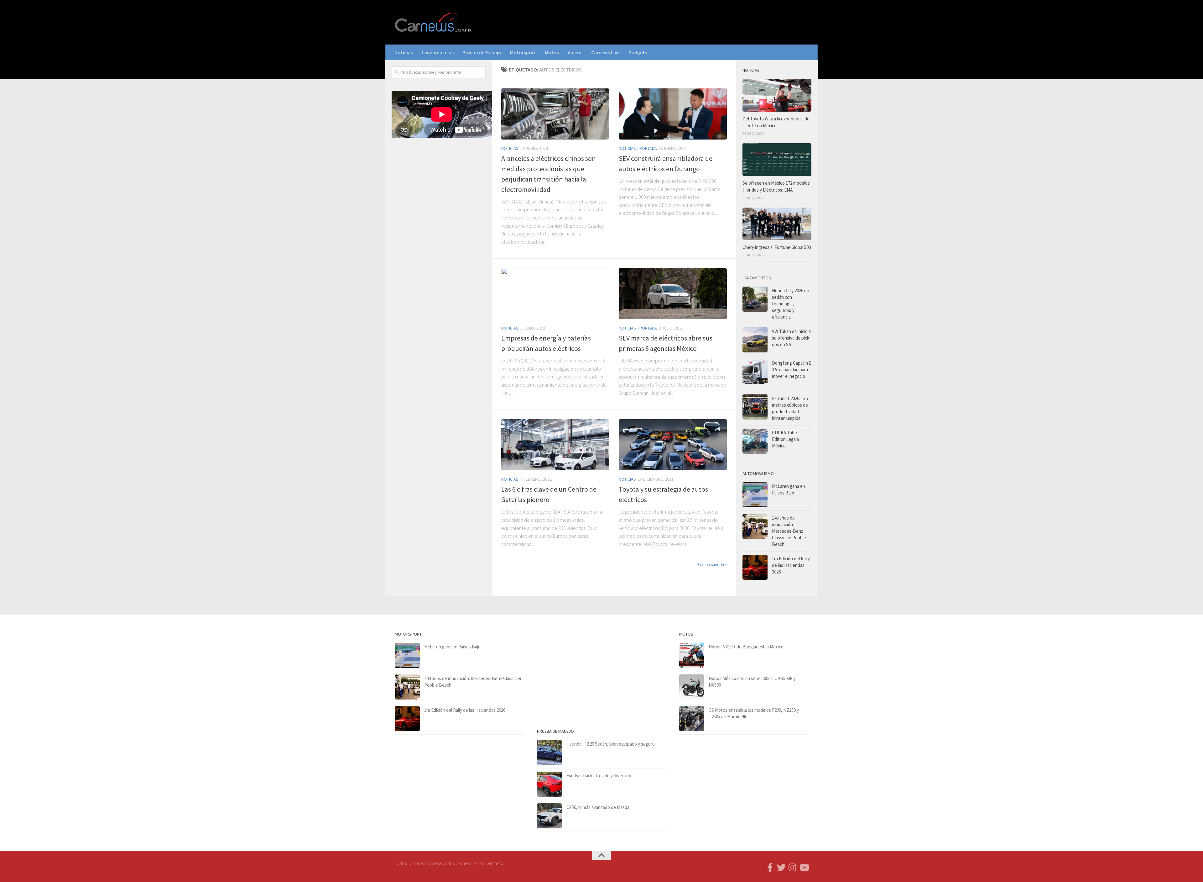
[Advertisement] (439, 247)
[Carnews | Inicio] (434, 22)
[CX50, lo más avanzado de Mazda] (549, 815)
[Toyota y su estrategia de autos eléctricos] (673, 444)
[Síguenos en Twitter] (781, 867)
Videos (575, 52)
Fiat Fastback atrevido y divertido (598, 776)
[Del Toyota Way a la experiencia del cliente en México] (776, 95)
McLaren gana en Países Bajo (452, 647)
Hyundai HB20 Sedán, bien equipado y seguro (610, 744)
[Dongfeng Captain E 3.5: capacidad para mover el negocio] (755, 373)
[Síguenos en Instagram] (792, 867)
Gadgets (637, 52)
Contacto (494, 863)
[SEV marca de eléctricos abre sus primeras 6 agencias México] (673, 293)
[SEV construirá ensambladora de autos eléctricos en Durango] (673, 114)
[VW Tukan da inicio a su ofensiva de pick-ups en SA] (755, 339)
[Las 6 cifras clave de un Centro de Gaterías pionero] (555, 444)
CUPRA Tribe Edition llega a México (785, 439)
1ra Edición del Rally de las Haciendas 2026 (791, 565)
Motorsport (523, 52)
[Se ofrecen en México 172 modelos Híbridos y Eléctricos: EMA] (776, 159)
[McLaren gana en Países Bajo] (755, 494)
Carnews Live (605, 52)
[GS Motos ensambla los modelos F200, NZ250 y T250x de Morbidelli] (691, 718)
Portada (648, 148)
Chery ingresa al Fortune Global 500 (776, 247)
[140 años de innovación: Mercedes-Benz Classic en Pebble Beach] (755, 526)
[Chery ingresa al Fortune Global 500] (776, 224)
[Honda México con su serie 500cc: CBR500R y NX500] (691, 687)
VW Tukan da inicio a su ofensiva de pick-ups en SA (791, 337)
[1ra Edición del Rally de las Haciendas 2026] (755, 567)
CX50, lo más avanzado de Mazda (597, 807)
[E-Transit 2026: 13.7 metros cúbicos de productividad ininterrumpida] (755, 407)
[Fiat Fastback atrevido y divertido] (549, 784)
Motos (552, 52)
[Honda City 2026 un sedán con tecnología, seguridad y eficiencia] (755, 299)
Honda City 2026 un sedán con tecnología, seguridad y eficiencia (790, 304)
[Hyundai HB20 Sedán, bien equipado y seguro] (549, 752)
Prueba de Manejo (481, 52)
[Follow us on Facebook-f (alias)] (770, 867)
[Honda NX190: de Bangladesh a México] (691, 655)
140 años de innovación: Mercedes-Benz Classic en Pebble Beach (789, 531)
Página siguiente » (712, 564)
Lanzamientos (438, 52)
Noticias (403, 52)
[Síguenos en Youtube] (803, 867)
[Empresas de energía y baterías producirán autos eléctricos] (555, 293)
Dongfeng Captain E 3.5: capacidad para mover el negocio (791, 369)
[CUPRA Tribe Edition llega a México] (755, 441)
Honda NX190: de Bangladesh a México (746, 647)
